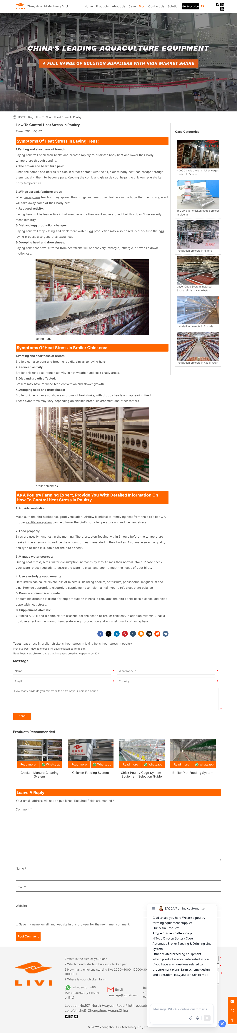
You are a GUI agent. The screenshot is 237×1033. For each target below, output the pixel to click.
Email (21, 887)
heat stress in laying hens (83, 643)
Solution (173, 6)
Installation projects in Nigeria (195, 250)
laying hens (32, 197)
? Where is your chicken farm (85, 979)
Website (21, 905)
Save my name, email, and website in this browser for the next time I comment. (74, 924)
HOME (22, 117)
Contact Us (156, 6)
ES (202, 6)
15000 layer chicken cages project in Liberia (198, 212)
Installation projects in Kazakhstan (197, 362)
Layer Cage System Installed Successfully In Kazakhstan (194, 288)
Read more (28, 764)
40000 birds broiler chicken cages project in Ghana (198, 172)
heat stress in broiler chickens (43, 643)
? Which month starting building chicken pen (96, 964)
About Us (118, 6)
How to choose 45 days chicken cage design (58, 648)
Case (132, 6)
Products (102, 6)
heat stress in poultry (117, 643)
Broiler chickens (27, 373)
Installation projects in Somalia (195, 326)
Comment (24, 809)
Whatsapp (53, 764)
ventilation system (39, 522)
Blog (142, 6)
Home (88, 6)
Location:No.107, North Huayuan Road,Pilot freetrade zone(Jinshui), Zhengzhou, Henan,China (106, 1008)
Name (21, 868)
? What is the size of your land (86, 959)
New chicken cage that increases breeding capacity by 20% (63, 653)
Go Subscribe (190, 6)
